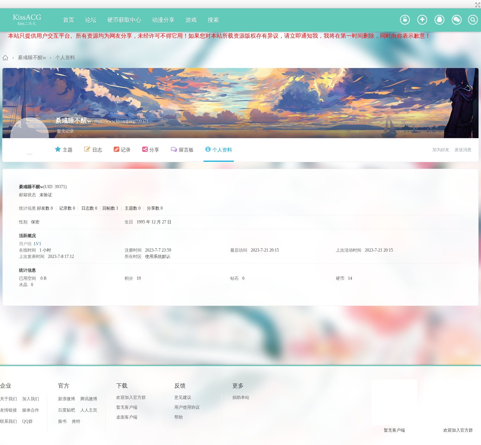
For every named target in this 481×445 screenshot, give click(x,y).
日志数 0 (89, 208)
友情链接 (8, 410)
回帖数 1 (110, 208)
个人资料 (222, 150)
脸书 (62, 421)
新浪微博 (66, 398)
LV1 (37, 243)
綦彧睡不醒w (32, 57)
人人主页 (88, 410)
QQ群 (27, 421)
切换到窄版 (477, 5)
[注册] (422, 20)
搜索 (213, 20)
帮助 (178, 417)
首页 (68, 20)
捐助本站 (240, 397)
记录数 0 (67, 208)
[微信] (457, 20)
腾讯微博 (88, 398)
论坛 (90, 20)
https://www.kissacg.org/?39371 (121, 121)
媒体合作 (30, 410)
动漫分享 (163, 20)
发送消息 (463, 149)
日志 (97, 150)
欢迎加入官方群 (131, 397)
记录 (126, 150)
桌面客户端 (126, 417)
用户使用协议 (187, 407)
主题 (68, 150)
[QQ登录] (439, 20)
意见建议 (182, 397)
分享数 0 (155, 208)
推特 (76, 421)
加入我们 (30, 398)
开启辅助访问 (471, 5)
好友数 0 (45, 208)
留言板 (186, 150)
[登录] (405, 20)
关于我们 (8, 398)
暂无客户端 (126, 407)
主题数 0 (132, 208)
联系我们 (8, 421)
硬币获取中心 (124, 20)
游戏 (191, 20)
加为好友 (440, 149)
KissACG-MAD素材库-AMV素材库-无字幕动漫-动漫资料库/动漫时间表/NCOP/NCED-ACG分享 (5, 57)
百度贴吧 (66, 410)
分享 (154, 150)
